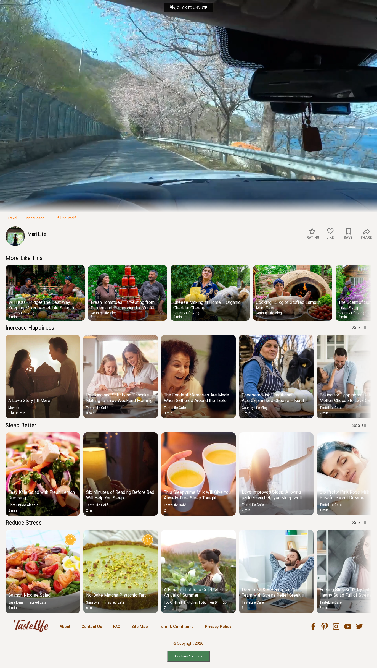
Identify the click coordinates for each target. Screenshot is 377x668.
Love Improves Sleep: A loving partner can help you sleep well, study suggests (272, 497)
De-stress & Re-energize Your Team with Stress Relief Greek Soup (271, 595)
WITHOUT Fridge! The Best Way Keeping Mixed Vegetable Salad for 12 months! (42, 308)
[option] (45, 293)
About (65, 626)
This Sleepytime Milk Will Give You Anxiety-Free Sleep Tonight (197, 495)
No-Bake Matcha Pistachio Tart (116, 595)
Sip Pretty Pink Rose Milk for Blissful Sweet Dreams (348, 494)
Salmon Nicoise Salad (29, 595)
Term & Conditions (176, 626)
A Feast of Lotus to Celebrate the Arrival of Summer (196, 592)
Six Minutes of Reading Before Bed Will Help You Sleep (120, 495)
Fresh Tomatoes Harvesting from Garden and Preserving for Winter (123, 305)
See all (359, 327)
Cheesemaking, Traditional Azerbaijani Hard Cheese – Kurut (273, 397)
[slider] (188, 198)
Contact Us (91, 626)
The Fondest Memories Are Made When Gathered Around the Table (196, 397)
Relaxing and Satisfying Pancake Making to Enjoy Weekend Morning (119, 397)
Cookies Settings (188, 656)
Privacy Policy (218, 626)
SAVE (348, 237)
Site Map (139, 626)
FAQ (116, 626)
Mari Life (37, 234)
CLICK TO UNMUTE (192, 8)
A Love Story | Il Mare (29, 400)
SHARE (366, 237)
